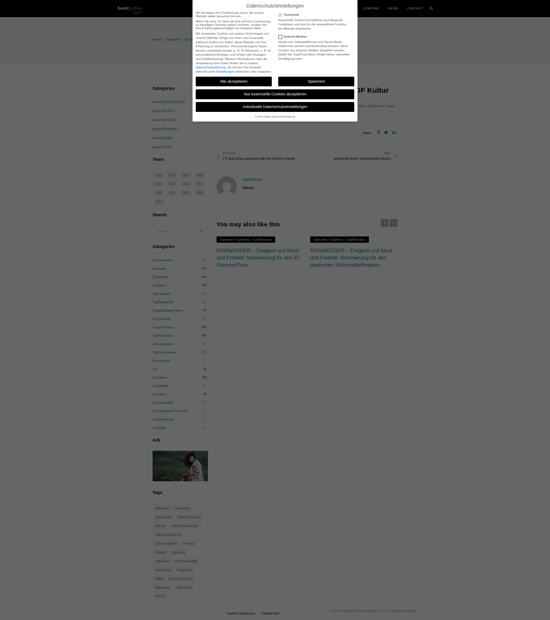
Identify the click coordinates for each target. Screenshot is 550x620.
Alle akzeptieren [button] (234, 81)
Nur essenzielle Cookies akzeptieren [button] (275, 94)
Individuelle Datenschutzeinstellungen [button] (275, 107)
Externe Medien (295, 36)
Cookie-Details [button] (262, 116)
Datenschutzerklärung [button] (283, 116)
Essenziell (291, 14)
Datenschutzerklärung (211, 67)
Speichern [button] (316, 81)
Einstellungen (225, 71)
